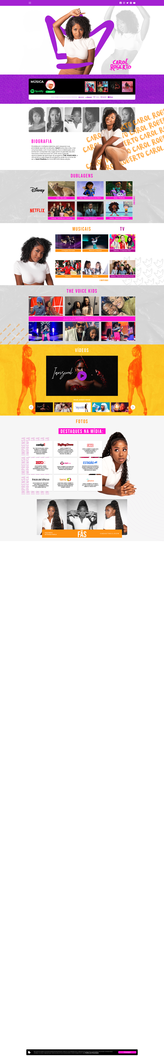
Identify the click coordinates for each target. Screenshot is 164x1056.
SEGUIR (50, 92)
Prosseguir (127, 1052)
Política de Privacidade (92, 1053)
